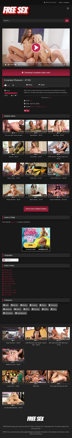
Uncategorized (21, 313)
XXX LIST (7, 288)
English (7, 260)
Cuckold (34, 305)
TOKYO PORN (9, 281)
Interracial (54, 305)
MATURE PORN (9, 283)
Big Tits (15, 305)
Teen (27, 110)
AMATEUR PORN (10, 292)
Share (42, 85)
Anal (6, 305)
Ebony (44, 305)
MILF (27, 309)
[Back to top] (66, 432)
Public (46, 309)
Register (66, 2)
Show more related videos (36, 209)
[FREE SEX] (36, 11)
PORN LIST (8, 270)
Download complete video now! (37, 73)
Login (60, 2)
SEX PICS (7, 286)
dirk (31, 100)
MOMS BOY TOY (10, 290)
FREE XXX (8, 272)
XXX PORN (8, 274)
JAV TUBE (8, 295)
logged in (14, 222)
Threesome (8, 313)
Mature (18, 309)
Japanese (8, 309)
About (30, 85)
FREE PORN (8, 279)
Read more (45, 97)
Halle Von (34, 106)
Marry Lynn (42, 106)
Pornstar (36, 309)
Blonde (25, 305)
